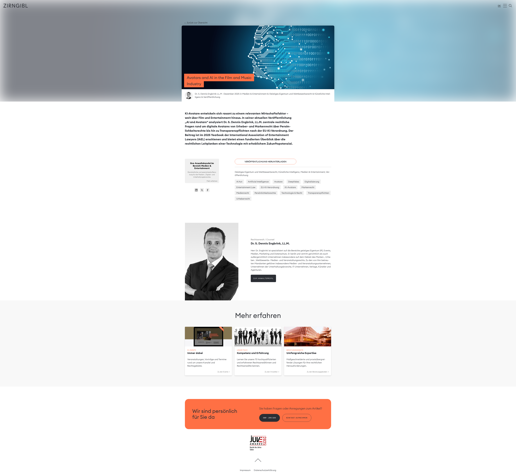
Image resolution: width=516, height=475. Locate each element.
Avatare (278, 181)
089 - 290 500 (269, 418)
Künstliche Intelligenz (289, 172)
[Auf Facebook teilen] (208, 190)
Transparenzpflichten (318, 193)
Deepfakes (293, 181)
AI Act (239, 181)
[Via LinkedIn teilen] (196, 190)
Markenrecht (308, 187)
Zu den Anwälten (271, 372)
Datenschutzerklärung (265, 470)
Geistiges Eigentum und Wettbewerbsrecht (290, 93)
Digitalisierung (312, 181)
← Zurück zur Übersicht (195, 22)
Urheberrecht (243, 198)
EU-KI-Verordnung (270, 187)
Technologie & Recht (292, 193)
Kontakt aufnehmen (296, 418)
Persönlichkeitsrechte (265, 193)
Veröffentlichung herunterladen (265, 161)
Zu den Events (223, 372)
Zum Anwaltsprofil (263, 278)
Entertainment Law (245, 187)
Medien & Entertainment (254, 93)
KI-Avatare (290, 187)
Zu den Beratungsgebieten (317, 372)
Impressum (245, 470)
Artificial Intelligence (258, 181)
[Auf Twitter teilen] (202, 190)
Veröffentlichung (211, 97)
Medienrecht (242, 193)
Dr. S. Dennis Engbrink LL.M (209, 93)
